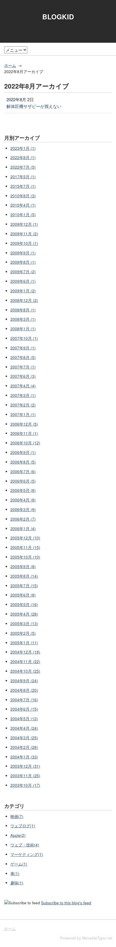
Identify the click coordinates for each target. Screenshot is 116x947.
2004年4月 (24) (24, 728)
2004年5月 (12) (24, 718)
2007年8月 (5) (23, 357)
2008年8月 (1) (23, 310)
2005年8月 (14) (24, 576)
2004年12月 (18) (25, 652)
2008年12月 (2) (24, 300)
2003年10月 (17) (25, 785)
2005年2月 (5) (23, 633)
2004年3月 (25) (24, 737)
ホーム (10, 65)
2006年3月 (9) (23, 509)
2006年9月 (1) (23, 452)
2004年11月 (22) (25, 661)
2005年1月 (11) (24, 642)
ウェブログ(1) (22, 825)
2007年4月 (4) (23, 385)
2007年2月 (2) (23, 405)
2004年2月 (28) (24, 747)
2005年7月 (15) (24, 585)
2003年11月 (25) (25, 775)
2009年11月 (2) (24, 233)
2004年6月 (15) (24, 709)
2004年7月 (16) (24, 699)
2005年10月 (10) (25, 557)
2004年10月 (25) (25, 671)
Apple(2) (18, 835)
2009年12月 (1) (24, 224)
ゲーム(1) (18, 864)
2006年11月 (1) (24, 433)
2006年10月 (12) (25, 443)
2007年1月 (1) (23, 414)
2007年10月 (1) (24, 338)
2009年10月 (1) (24, 243)
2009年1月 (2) (23, 290)
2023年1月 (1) (23, 148)
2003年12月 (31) (25, 766)
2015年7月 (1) (23, 186)
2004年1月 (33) (24, 757)
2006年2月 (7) (23, 519)
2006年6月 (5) (23, 481)
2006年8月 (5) (23, 462)
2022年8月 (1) (23, 157)
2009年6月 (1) (23, 281)
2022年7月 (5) (23, 167)
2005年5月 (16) (24, 604)
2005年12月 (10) (25, 538)
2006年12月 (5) (24, 424)
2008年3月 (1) (23, 319)
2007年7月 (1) (23, 367)
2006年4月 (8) (23, 500)
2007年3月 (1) (23, 395)
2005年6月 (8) (23, 595)
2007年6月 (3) (23, 376)
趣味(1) (16, 882)
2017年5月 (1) (23, 176)
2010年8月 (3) (23, 195)
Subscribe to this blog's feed (66, 902)
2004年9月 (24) (24, 680)
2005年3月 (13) (24, 623)
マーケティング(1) (26, 854)
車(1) (14, 873)
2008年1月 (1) (23, 328)
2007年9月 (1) (23, 348)
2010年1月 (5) (23, 214)
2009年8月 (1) (23, 262)
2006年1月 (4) (23, 528)
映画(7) (16, 816)
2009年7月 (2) (23, 271)
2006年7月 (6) (23, 471)
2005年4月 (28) (24, 614)
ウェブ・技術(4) (24, 844)
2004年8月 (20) (24, 690)
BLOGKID (58, 16)
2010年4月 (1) (23, 205)
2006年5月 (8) (23, 490)
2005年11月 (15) (25, 547)
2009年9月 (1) (23, 253)
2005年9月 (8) (23, 566)
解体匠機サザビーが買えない (33, 106)
